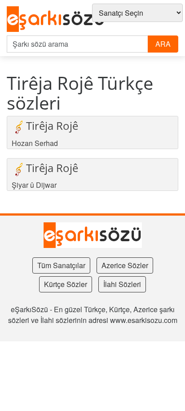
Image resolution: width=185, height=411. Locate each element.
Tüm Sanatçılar (61, 265)
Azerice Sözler (124, 265)
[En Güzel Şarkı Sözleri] (56, 19)
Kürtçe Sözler (65, 284)
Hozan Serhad (35, 143)
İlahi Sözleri (122, 284)
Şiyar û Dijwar (34, 185)
